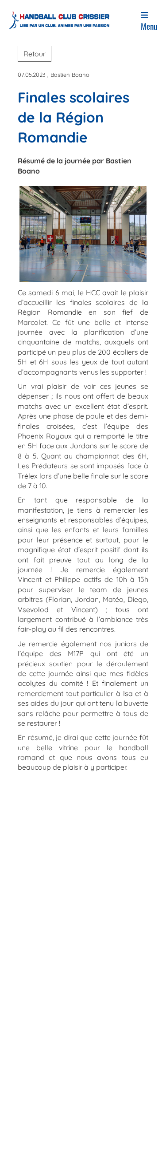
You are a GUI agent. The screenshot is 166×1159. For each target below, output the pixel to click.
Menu (149, 26)
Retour (34, 53)
